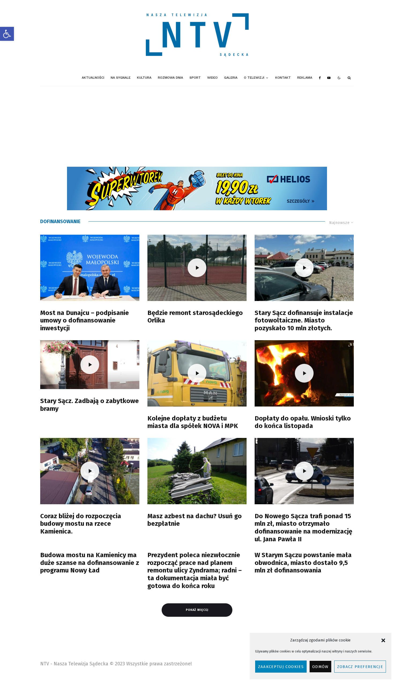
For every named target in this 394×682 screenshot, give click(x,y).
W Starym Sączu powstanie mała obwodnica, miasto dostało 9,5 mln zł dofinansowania (303, 562)
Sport (195, 77)
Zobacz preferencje (360, 666)
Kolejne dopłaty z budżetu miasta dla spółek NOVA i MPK (192, 422)
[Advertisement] (197, 126)
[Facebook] (320, 78)
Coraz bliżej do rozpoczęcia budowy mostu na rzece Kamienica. (80, 523)
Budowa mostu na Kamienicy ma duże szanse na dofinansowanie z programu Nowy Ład (89, 562)
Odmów (320, 666)
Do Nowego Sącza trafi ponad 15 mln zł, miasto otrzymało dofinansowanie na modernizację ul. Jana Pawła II (303, 527)
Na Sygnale (121, 77)
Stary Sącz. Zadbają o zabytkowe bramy (89, 404)
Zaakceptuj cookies (281, 666)
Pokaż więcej (197, 610)
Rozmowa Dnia (170, 77)
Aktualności (93, 77)
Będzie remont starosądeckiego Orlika (195, 316)
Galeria (230, 77)
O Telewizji (254, 77)
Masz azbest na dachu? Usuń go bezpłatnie (194, 520)
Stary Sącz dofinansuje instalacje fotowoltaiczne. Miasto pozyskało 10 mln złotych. (304, 320)
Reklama (304, 77)
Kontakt (283, 77)
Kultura (144, 77)
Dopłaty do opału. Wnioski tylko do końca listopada (303, 422)
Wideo (212, 77)
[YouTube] (329, 78)
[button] (7, 34)
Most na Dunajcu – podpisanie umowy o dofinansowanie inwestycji (84, 320)
